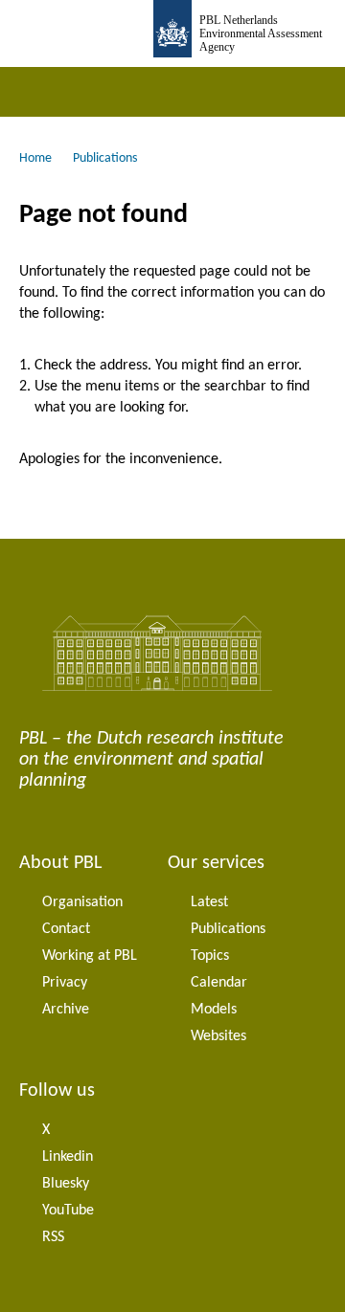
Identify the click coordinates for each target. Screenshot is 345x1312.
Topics (210, 956)
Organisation (82, 902)
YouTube (68, 1210)
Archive (65, 1009)
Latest (209, 902)
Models (214, 1009)
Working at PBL (89, 956)
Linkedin (67, 1157)
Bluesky (65, 1183)
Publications (228, 929)
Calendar (219, 982)
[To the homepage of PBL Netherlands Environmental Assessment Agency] (172, 33)
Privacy (64, 982)
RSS (53, 1237)
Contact (66, 929)
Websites (218, 1036)
